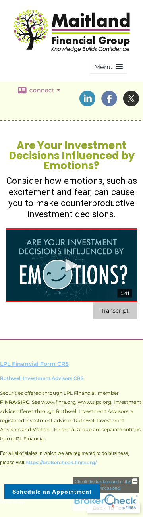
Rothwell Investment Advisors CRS (42, 378)
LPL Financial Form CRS (34, 363)
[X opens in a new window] (131, 103)
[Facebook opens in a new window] (109, 103)
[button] (108, 67)
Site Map (12, 501)
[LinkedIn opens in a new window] (87, 103)
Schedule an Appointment (52, 491)
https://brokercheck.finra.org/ (61, 462)
